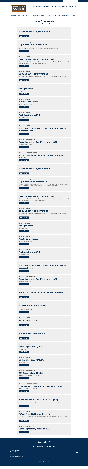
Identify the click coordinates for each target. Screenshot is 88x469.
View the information (24, 36)
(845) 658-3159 (14, 454)
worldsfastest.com (46, 461)
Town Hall (13, 15)
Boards (27, 15)
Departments (21, 15)
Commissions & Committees (37, 15)
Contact (73, 15)
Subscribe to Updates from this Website (42, 6)
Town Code (64, 6)
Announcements (66, 15)
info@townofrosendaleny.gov (17, 456)
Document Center (56, 15)
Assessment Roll (72, 6)
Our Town (48, 15)
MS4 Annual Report (56, 6)
